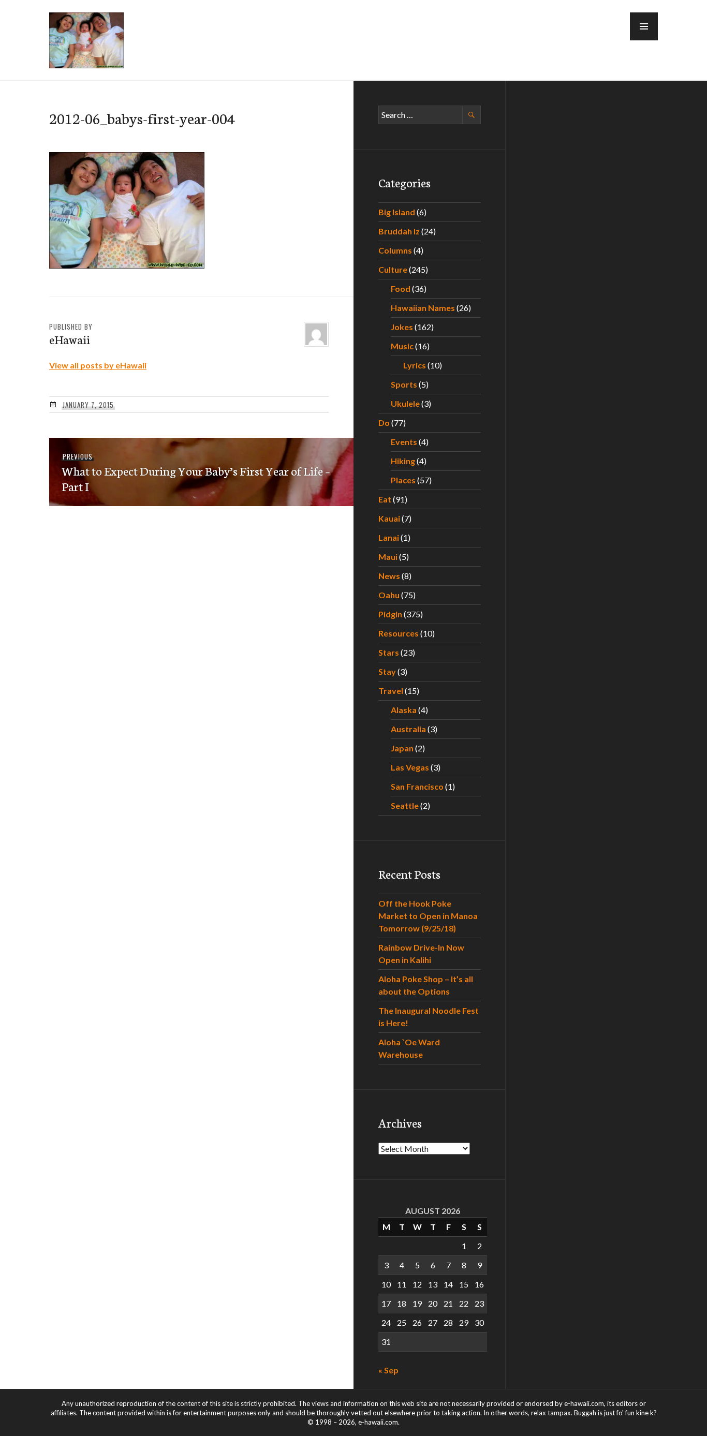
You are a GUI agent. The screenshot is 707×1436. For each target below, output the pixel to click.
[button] (644, 26)
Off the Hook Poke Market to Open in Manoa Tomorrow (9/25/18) (428, 915)
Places (403, 480)
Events (404, 442)
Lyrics (414, 365)
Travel (390, 690)
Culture (392, 269)
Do (384, 422)
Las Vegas (410, 767)
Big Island (396, 212)
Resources (398, 633)
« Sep (388, 1370)
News (389, 576)
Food (400, 288)
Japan (402, 748)
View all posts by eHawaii (97, 365)
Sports (404, 384)
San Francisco (417, 786)
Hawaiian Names (423, 308)
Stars (388, 652)
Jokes (402, 327)
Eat (384, 499)
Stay (387, 671)
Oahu (389, 595)
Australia (408, 729)
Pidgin (390, 614)
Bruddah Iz (399, 231)
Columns (395, 250)
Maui (387, 556)
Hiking (403, 461)
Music (402, 346)
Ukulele (405, 403)
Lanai (388, 537)
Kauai (389, 518)
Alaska (404, 710)
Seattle (405, 805)
